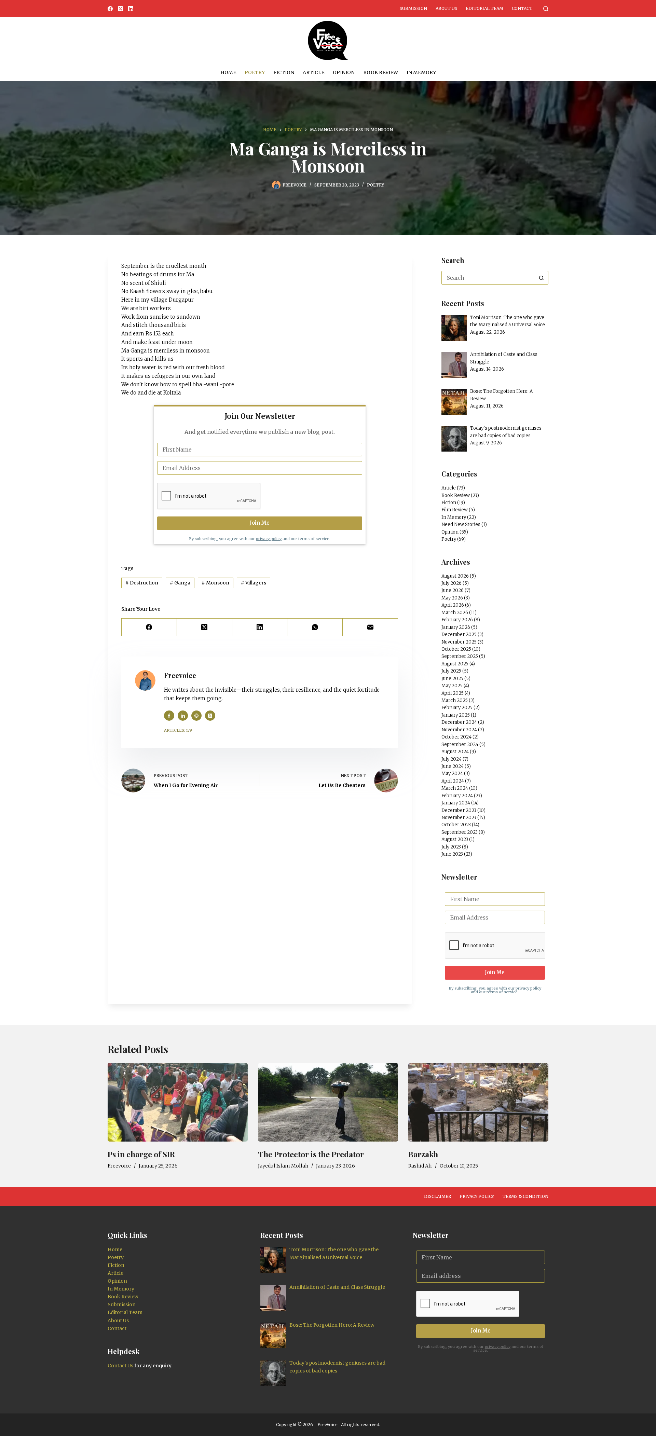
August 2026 (455, 576)
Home (228, 72)
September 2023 (459, 832)
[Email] (370, 627)
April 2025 (452, 693)
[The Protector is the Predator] (328, 1102)
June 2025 (452, 678)
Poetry (255, 72)
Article (313, 72)
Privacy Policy (477, 1196)
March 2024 (454, 788)
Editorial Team (484, 8)
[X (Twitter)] (120, 8)
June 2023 (452, 854)
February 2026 (457, 620)
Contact (522, 8)
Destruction (141, 583)
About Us (446, 8)
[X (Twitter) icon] (210, 715)
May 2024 (452, 773)
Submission (413, 8)
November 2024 (459, 730)
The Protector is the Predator (311, 1154)
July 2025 (451, 671)
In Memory (421, 72)
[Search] (545, 8)
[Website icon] (196, 715)
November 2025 (459, 642)
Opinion (344, 72)
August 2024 (455, 752)
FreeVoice (327, 1424)
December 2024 (459, 722)
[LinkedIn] (130, 8)
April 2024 (452, 781)
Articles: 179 (178, 730)
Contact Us (120, 1366)
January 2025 (455, 715)
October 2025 (456, 649)
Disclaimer (437, 1196)
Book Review (380, 72)
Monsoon (215, 583)
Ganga (180, 583)
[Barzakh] (478, 1102)
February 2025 (457, 707)
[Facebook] (110, 8)
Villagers (253, 583)
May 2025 (452, 686)
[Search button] (541, 278)
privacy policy (269, 538)
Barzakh (423, 1154)
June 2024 (452, 766)
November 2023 (458, 817)
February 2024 (457, 796)
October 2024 (456, 737)
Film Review (454, 510)
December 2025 (459, 634)
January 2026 (455, 627)
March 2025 (454, 700)
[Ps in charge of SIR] (178, 1102)
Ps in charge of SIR (141, 1154)
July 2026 (451, 583)
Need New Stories (460, 524)
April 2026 (452, 605)
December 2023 (458, 810)
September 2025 (459, 656)
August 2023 (454, 839)
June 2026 (452, 590)
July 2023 (451, 847)
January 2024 (455, 803)
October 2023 (456, 825)
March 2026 (454, 613)
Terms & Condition (525, 1196)
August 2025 (454, 664)
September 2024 (459, 744)
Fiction (283, 72)
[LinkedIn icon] (183, 715)
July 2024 (451, 759)
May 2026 (452, 598)
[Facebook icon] (169, 715)
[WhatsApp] (315, 627)
